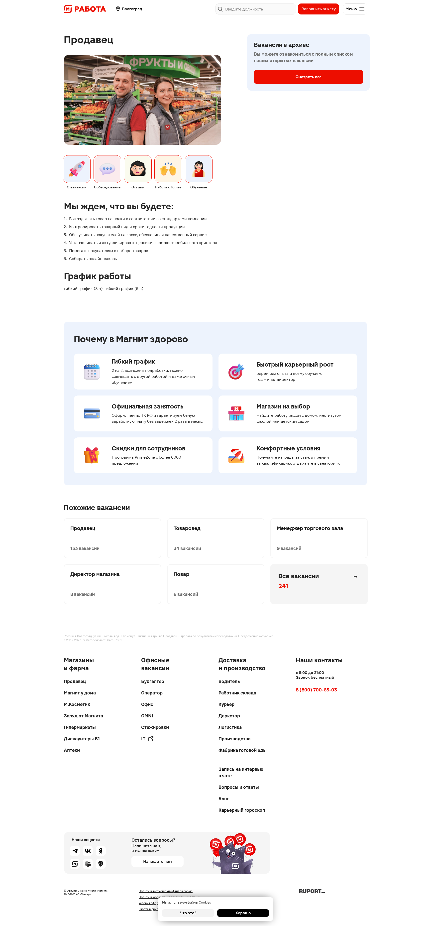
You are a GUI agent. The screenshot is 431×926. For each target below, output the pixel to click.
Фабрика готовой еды (242, 750)
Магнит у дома (80, 692)
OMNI (147, 715)
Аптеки (72, 750)
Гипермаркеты (80, 727)
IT (143, 738)
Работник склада (237, 692)
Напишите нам (157, 861)
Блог (223, 798)
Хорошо (243, 913)
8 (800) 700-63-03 (316, 689)
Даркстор (229, 715)
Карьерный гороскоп (241, 810)
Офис (147, 704)
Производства (234, 738)
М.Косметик (77, 704)
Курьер (226, 704)
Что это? (188, 913)
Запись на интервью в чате (240, 772)
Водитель (229, 681)
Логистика (230, 727)
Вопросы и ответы (238, 787)
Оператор (152, 692)
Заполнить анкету (319, 8)
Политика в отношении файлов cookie (166, 891)
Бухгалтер (152, 681)
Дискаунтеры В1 (82, 738)
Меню (351, 8)
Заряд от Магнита (83, 715)
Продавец (75, 681)
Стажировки (155, 727)
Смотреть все (309, 76)
